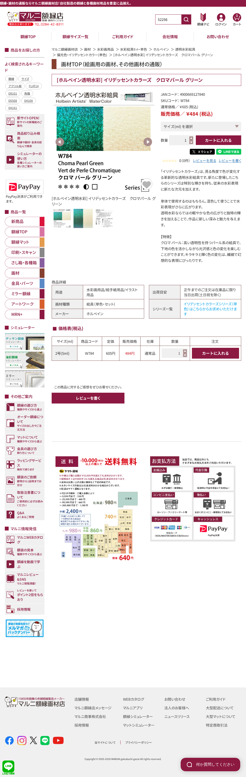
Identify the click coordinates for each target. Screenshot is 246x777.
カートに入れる (218, 140)
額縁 (11, 79)
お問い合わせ (218, 36)
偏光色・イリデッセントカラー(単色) (82, 54)
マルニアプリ (132, 707)
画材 (87, 49)
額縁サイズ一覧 (75, 36)
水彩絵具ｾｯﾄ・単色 (133, 49)
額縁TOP (28, 36)
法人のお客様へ (176, 707)
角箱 (27, 93)
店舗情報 (81, 699)
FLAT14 (34, 86)
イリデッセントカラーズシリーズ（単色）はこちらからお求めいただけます (210, 308)
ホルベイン (161, 49)
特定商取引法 (217, 725)
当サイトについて (105, 742)
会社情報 (170, 36)
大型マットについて (220, 716)
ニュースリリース (177, 716)
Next (147, 142)
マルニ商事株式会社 (90, 716)
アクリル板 (15, 86)
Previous (59, 142)
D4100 (28, 100)
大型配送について (220, 707)
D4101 (12, 108)
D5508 (12, 100)
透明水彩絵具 (185, 49)
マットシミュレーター (138, 725)
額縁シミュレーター (138, 716)
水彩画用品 (105, 49)
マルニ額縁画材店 (65, 49)
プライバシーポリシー (138, 742)
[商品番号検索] (186, 19)
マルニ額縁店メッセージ (92, 707)
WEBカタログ (133, 699)
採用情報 (81, 725)
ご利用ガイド (122, 36)
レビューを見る (204, 160)
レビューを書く (230, 160)
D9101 (12, 93)
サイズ (25, 79)
